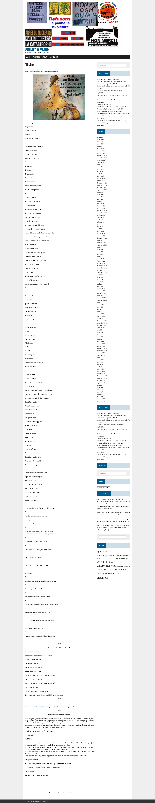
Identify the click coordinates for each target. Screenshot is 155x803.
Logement (117, 566)
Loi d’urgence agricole (104, 79)
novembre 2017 (102, 378)
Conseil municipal (105, 558)
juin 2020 (100, 307)
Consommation (112, 558)
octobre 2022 (101, 243)
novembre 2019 (102, 323)
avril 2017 (100, 394)
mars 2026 (100, 148)
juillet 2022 (100, 250)
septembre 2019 (102, 328)
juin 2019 (100, 335)
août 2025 (100, 165)
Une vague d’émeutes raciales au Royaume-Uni (112, 95)
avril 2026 (100, 146)
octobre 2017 (101, 380)
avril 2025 (100, 174)
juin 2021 (100, 279)
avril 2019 (100, 339)
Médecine (100, 570)
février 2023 (101, 233)
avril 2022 (100, 256)
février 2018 (101, 371)
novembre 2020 (102, 295)
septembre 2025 (102, 162)
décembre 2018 (102, 348)
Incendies (100, 104)
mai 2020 (100, 309)
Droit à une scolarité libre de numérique (110, 100)
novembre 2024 (102, 185)
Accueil (28, 57)
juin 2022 (100, 252)
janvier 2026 (101, 153)
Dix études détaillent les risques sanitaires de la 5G (113, 86)
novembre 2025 (102, 158)
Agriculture (102, 551)
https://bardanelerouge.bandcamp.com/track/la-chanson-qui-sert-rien (51, 707)
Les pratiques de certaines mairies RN (109, 113)
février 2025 (101, 178)
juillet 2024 (100, 194)
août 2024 (100, 192)
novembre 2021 (102, 268)
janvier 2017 (101, 401)
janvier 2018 (101, 374)
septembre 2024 (102, 190)
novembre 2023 (102, 213)
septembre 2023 (102, 217)
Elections (109, 562)
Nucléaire (108, 569)
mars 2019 (100, 341)
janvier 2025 (101, 181)
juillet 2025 (100, 167)
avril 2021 (100, 284)
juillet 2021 (100, 277)
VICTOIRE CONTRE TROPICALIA (108, 107)
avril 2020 (100, 312)
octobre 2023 (101, 215)
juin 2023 (100, 224)
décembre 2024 (102, 183)
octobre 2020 (101, 298)
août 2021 (100, 275)
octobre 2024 (101, 188)
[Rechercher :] (112, 65)
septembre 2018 (102, 355)
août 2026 (100, 137)
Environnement (106, 565)
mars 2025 (100, 176)
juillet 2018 (100, 360)
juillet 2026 (100, 139)
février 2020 (101, 316)
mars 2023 (100, 231)
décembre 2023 (102, 210)
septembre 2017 (102, 383)
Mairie (121, 566)
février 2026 (101, 151)
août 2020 (100, 302)
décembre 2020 (102, 293)
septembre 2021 (102, 272)
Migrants (127, 566)
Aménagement (105, 555)
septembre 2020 (102, 300)
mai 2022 (100, 254)
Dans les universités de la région (107, 81)
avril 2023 (100, 229)
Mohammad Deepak (103, 84)
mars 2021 (100, 286)
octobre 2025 (101, 160)
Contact (45, 57)
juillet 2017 (100, 387)
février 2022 (101, 261)
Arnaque (117, 555)
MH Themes (45, 801)
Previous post (54, 793)
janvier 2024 (101, 208)
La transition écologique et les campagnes (110, 116)
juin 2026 (100, 142)
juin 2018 (100, 362)
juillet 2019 (100, 332)
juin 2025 (100, 169)
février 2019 (101, 344)
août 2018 (100, 357)
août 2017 (100, 385)
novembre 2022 (102, 240)
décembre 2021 (102, 266)
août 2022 (100, 247)
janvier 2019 (101, 346)
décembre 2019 (102, 321)
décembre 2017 (102, 376)
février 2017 (101, 399)
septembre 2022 (102, 245)
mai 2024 (100, 199)
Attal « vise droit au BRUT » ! (106, 111)
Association (125, 555)
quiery (33, 69)
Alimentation (112, 552)
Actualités (36, 57)
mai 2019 (100, 337)
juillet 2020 (100, 305)
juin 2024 (100, 197)
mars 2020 (100, 314)
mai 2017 (100, 392)
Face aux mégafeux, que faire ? (106, 109)
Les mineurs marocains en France (108, 120)
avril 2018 (100, 367)
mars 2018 (100, 369)
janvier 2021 (101, 291)
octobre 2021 (101, 270)
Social (111, 573)
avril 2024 (100, 201)
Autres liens (54, 57)
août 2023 (100, 220)
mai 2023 (100, 227)
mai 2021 (100, 282)
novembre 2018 (102, 351)
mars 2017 (100, 397)
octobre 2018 (101, 353)
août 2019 (100, 330)
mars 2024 (100, 204)
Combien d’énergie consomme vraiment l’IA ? (111, 123)
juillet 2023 (100, 222)
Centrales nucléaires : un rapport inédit (110, 91)
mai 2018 (100, 364)
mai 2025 (100, 171)
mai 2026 (100, 144)
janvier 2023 (101, 236)
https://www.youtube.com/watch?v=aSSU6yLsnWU (43, 767)
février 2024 (101, 206)
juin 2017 (100, 390)
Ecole (126, 558)
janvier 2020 (101, 318)
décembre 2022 (102, 238)
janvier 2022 (101, 263)
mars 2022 (100, 259)
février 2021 (101, 289)
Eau (122, 558)
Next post (66, 793)
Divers (118, 558)
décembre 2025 (102, 155)
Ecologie (101, 561)
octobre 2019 (101, 325)
